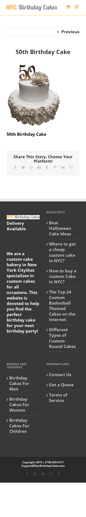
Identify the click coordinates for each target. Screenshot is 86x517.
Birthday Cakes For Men (19, 383)
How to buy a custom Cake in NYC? (62, 276)
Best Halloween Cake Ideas (60, 228)
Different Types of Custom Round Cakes (62, 338)
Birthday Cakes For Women (19, 404)
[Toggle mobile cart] (68, 6)
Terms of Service (58, 397)
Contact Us (60, 375)
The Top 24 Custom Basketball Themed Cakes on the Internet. (62, 305)
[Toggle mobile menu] (77, 6)
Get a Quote (61, 385)
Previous (70, 32)
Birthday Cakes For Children (19, 426)
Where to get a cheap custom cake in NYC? (62, 252)
